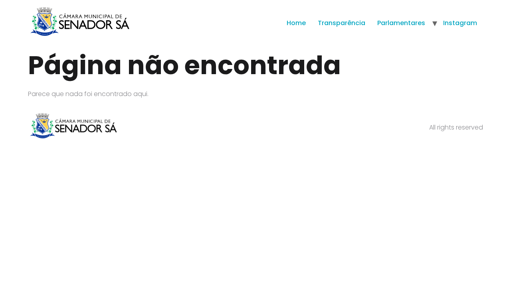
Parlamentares (401, 23)
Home (296, 23)
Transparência (341, 23)
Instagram (460, 23)
